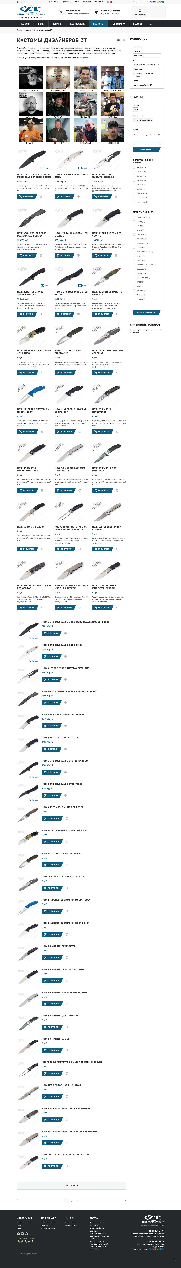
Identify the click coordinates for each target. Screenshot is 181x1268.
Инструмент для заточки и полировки (143, 75)
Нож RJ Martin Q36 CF (31, 526)
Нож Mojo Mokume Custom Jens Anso (34, 352)
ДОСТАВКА (66, 2)
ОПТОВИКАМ (99, 2)
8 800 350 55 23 (73, 11)
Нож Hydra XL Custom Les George (71, 234)
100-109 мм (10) (142, 193)
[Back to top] (174, 1260)
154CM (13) (141, 222)
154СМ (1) (140, 226)
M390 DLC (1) (141, 269)
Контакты (87, 2)
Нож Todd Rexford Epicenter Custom (104, 587)
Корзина (44, 1226)
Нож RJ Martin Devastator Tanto (28, 469)
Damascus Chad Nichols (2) (147, 265)
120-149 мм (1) (142, 202)
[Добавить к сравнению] (41, 196)
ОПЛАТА (76, 2)
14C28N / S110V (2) (144, 217)
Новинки (57, 24)
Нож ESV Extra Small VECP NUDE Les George (71, 587)
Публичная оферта (97, 1228)
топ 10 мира (118, 24)
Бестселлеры (77, 24)
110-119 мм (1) (142, 198)
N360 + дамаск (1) (143, 278)
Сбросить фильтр (146, 312)
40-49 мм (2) (141, 167)
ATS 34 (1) (140, 230)
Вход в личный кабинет (50, 1223)
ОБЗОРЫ (137, 24)
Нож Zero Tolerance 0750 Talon (71, 293)
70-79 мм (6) (141, 180)
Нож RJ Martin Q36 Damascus (104, 469)
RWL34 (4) (140, 282)
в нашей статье (83, 58)
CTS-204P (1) (141, 247)
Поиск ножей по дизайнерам (144, 65)
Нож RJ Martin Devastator (101, 410)
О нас (19, 1226)
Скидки (19, 1229)
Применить (145, 149)
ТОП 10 (135, 60)
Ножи (41, 24)
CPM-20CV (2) (142, 234)
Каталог (25, 24)
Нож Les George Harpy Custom (106, 528)
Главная (20, 30)
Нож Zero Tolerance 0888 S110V (71, 175)
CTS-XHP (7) (141, 256)
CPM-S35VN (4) (142, 243)
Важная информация (25, 1223)
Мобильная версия (48, 1229)
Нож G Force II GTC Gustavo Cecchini (104, 175)
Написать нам (70, 1223)
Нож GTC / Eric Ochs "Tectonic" (68, 352)
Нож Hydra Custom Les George (107, 234)
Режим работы (70, 1226)
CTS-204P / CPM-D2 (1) (145, 252)
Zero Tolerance (138, 47)
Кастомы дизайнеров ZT (142, 85)
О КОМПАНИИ (54, 2)
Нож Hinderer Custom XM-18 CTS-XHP (71, 410)
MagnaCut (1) (141, 273)
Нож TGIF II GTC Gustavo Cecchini (107, 352)
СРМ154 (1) (141, 299)
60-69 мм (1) (141, 176)
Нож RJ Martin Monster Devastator (70, 469)
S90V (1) (140, 286)
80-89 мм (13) (142, 185)
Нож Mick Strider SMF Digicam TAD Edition (31, 234)
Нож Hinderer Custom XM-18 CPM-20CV (34, 410)
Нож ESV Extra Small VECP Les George (34, 587)
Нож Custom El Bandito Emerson (107, 293)
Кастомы (98, 24)
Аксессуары (137, 69)
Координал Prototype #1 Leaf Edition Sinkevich (71, 528)
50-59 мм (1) (141, 172)
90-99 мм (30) (142, 189)
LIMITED (136, 80)
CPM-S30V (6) (142, 239)
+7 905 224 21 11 (155, 1241)
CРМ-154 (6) (141, 260)
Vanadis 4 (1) (141, 291)
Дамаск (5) (141, 295)
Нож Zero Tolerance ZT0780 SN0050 (30, 293)
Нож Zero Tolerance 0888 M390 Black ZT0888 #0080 (34, 175)
